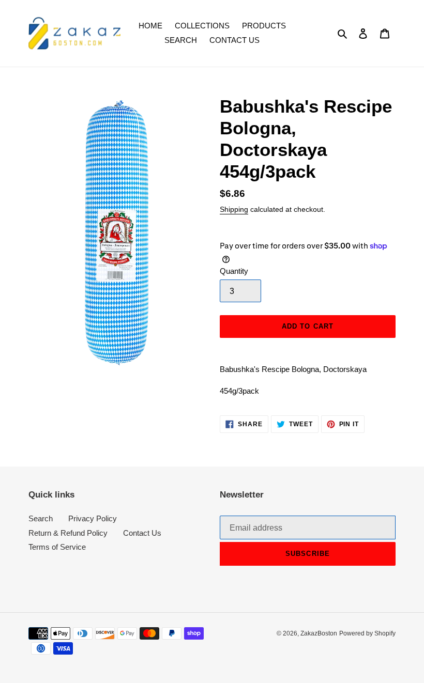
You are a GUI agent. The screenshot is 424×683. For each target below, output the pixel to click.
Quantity (234, 271)
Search (40, 518)
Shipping (234, 209)
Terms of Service (57, 546)
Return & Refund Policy (68, 533)
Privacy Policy (92, 518)
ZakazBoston (318, 633)
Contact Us (142, 533)
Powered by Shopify (367, 633)
